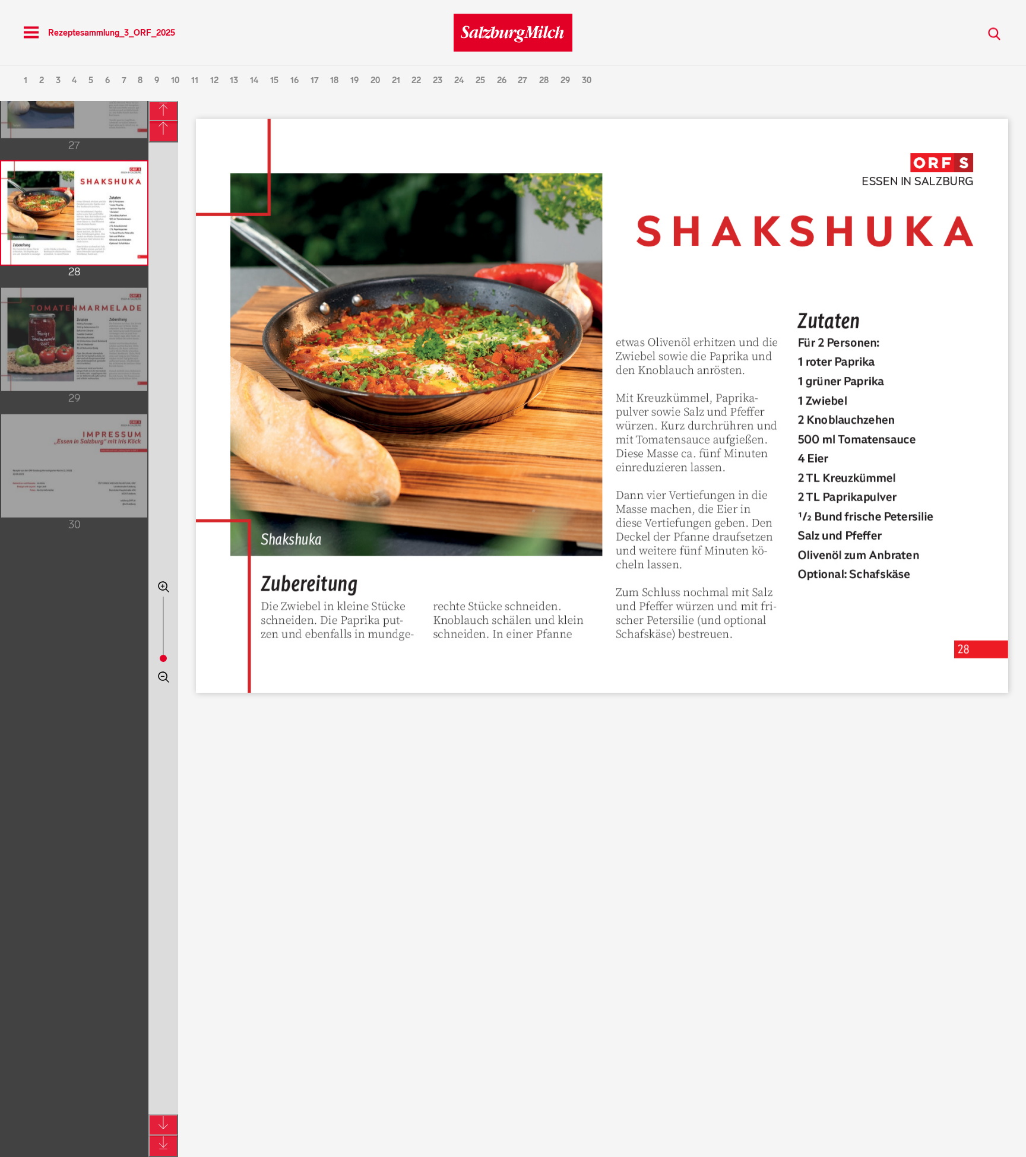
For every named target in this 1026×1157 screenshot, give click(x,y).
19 (354, 80)
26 (501, 80)
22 (416, 80)
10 (175, 80)
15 (274, 80)
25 (480, 80)
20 (375, 80)
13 (234, 80)
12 (214, 80)
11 (194, 80)
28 (544, 80)
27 (522, 80)
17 (315, 80)
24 (459, 80)
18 (334, 80)
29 (565, 80)
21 (396, 80)
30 (586, 80)
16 (294, 80)
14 (254, 80)
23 (437, 80)
